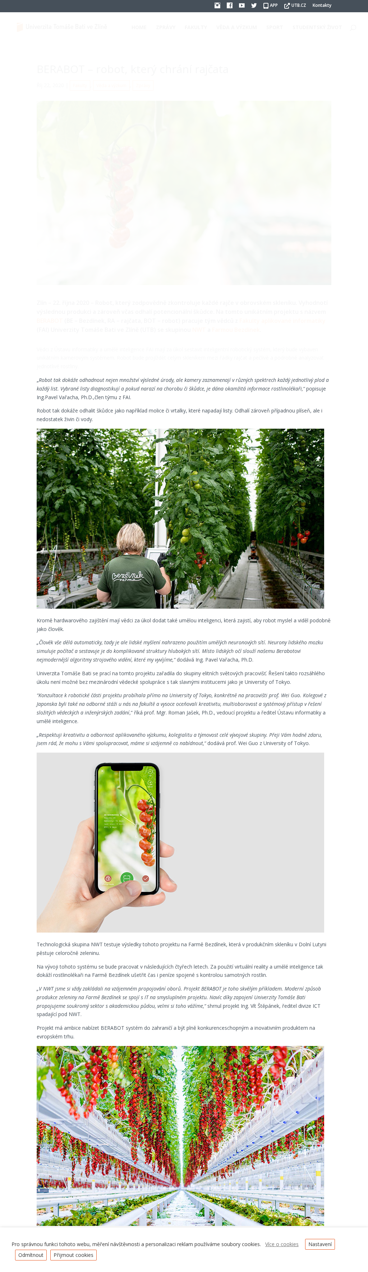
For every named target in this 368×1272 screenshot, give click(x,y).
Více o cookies (282, 1244)
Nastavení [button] (320, 1244)
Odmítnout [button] (30, 1254)
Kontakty (322, 5)
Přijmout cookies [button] (73, 1254)
